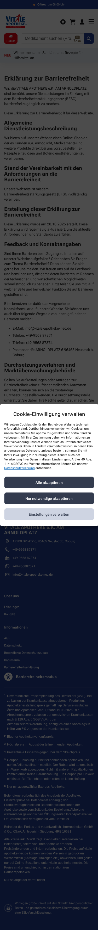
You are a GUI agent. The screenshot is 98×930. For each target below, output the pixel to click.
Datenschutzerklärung (19, 468)
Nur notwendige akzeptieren (49, 498)
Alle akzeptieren (49, 483)
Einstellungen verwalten (49, 514)
